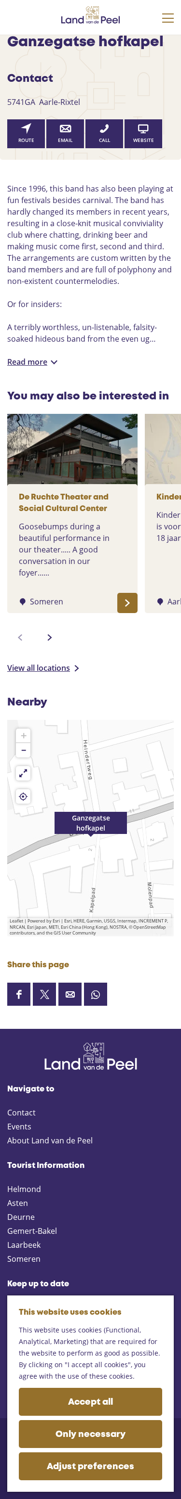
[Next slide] (50, 638)
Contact (21, 1112)
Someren (24, 1259)
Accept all (90, 1402)
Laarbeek (24, 1245)
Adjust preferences (90, 1467)
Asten (17, 1203)
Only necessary (90, 1434)
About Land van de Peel (50, 1140)
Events (19, 1126)
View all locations (38, 668)
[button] (91, 828)
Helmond (24, 1189)
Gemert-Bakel (32, 1231)
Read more (27, 362)
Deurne (21, 1217)
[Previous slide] (20, 638)
